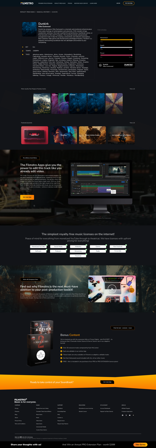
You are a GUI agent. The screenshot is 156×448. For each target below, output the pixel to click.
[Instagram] (133, 415)
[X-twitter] (126, 415)
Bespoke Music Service (81, 3)
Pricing (70, 3)
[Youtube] (130, 415)
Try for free (128, 3)
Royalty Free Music (60, 3)
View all (132, 89)
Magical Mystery (43, 12)
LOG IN (118, 3)
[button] (112, 288)
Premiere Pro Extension (45, 3)
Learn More (93, 3)
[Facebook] (123, 415)
